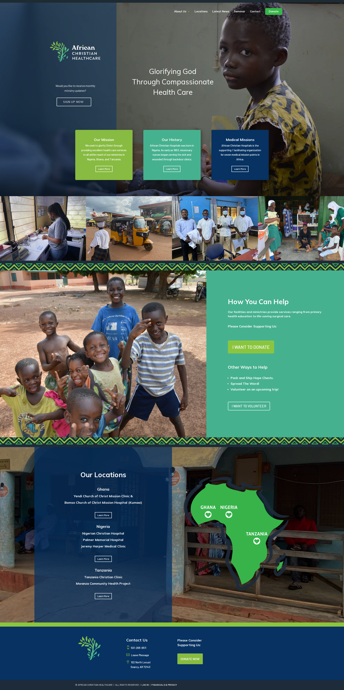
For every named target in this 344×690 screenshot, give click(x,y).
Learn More (104, 168)
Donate (274, 11)
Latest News (220, 11)
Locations (201, 11)
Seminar (239, 11)
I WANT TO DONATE (251, 347)
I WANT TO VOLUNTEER (249, 406)
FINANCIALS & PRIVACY (164, 684)
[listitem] (208, 512)
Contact (255, 11)
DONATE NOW (190, 659)
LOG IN (145, 684)
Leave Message (139, 655)
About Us (180, 11)
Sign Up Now (74, 102)
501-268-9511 (138, 647)
